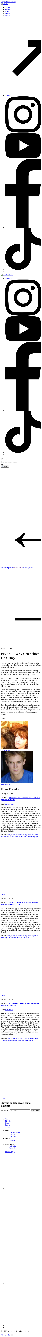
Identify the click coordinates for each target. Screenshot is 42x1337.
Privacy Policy (6, 1335)
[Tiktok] (23, 269)
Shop (7, 1123)
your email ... (5, 1110)
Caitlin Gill (9, 1010)
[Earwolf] (4, 4)
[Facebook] (23, 227)
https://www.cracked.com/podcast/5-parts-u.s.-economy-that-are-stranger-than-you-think (20, 936)
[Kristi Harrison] (14, 748)
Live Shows (9, 1121)
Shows (7, 7)
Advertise (12, 1146)
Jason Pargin (9, 804)
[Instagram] (23, 132)
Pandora (12, 1134)
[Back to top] (12, 1335)
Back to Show (18, 568)
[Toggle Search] (21, 275)
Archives (12, 1136)
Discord (12, 1148)
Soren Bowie (5, 784)
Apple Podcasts (14, 1132)
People (7, 9)
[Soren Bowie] (17, 782)
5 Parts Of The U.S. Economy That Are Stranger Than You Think (19, 903)
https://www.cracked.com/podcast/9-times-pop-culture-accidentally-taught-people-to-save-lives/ (20, 1039)
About (7, 11)
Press (11, 1142)
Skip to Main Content (8, 2)
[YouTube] (23, 158)
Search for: (4, 460)
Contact (7, 13)
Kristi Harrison (6, 750)
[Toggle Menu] (2, 458)
